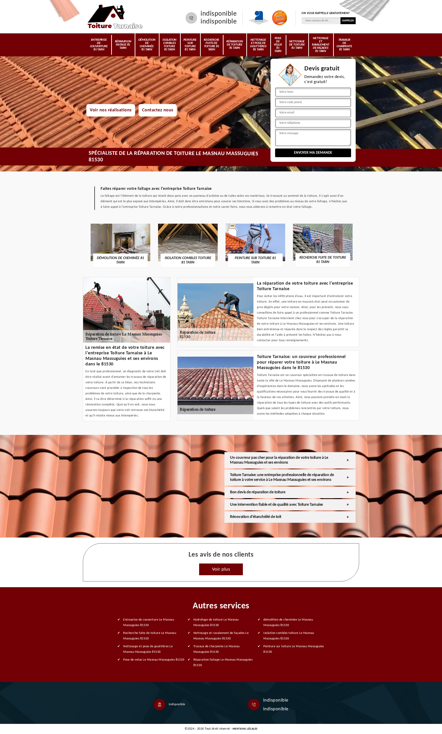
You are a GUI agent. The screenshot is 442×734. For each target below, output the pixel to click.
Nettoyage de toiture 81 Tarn (297, 45)
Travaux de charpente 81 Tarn (344, 44)
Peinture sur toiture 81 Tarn (189, 44)
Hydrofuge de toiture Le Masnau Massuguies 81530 (216, 622)
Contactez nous (157, 110)
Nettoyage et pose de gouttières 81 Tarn (258, 44)
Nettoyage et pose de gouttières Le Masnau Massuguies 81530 (148, 649)
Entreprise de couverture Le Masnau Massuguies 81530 (148, 622)
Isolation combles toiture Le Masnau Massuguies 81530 (288, 635)
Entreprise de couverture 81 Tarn (99, 44)
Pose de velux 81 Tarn (278, 45)
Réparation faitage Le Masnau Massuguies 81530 (223, 662)
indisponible (219, 14)
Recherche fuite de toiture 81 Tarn (211, 44)
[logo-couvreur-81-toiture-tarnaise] (115, 16)
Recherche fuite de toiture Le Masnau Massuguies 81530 (149, 635)
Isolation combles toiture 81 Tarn (169, 44)
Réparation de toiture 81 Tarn (234, 45)
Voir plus (221, 569)
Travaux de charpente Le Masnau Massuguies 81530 (216, 649)
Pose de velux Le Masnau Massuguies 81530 (153, 660)
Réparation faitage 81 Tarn (123, 45)
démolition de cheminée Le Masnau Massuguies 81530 (288, 622)
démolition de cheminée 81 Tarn (146, 44)
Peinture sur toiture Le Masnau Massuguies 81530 (293, 649)
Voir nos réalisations (111, 110)
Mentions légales (245, 729)
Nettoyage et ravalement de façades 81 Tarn (320, 45)
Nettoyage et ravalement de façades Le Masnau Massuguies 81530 (221, 635)
